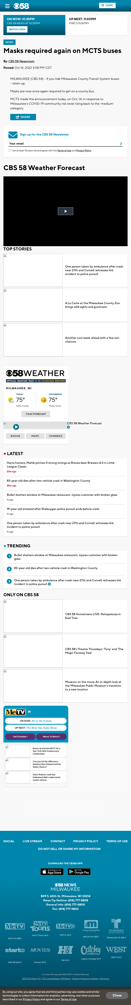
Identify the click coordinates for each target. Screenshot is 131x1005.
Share (109, 5)
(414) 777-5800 (74, 905)
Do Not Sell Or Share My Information (69, 849)
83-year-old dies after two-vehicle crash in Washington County (48, 481)
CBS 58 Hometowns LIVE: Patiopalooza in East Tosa (93, 616)
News (9, 42)
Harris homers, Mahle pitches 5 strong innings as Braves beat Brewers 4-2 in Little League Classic (60, 465)
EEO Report (66, 979)
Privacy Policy (83, 150)
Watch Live (16, 29)
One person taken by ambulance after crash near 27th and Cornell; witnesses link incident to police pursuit (94, 270)
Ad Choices (104, 979)
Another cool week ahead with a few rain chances (92, 340)
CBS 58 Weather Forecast (84, 423)
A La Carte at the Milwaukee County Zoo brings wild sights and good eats (92, 305)
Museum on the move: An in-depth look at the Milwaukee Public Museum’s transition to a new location (93, 685)
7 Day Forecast (36, 414)
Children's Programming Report (85, 979)
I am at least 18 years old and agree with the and (51, 150)
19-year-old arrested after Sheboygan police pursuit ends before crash (53, 509)
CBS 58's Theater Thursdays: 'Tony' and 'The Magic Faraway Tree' (94, 651)
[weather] (11, 400)
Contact (57, 841)
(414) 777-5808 (78, 900)
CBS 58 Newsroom (21, 61)
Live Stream (32, 841)
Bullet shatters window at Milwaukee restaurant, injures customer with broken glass (62, 495)
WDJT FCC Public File (31, 979)
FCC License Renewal (51, 979)
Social (8, 841)
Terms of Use (64, 150)
